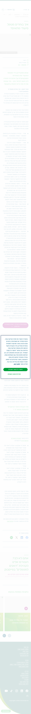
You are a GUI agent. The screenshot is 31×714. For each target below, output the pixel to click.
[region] (15, 357)
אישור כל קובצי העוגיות (15, 369)
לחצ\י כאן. (17, 364)
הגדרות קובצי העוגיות (14, 374)
